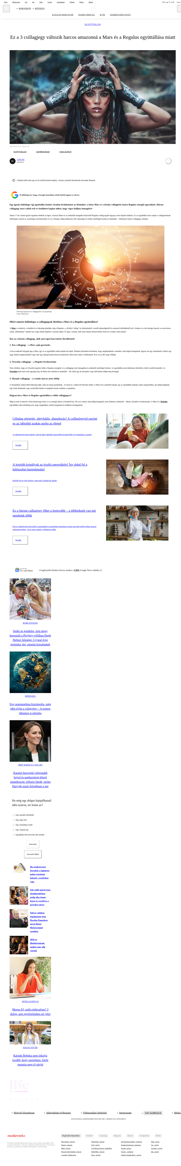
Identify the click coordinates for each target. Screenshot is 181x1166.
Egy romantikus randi (24, 825)
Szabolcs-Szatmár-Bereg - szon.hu (131, 1155)
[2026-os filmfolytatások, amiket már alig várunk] (19, 945)
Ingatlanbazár (61, 2)
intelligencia (30, 1001)
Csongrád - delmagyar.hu (68, 1155)
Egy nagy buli (21, 820)
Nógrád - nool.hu (126, 1148)
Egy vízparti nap (22, 830)
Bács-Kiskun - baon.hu (68, 1142)
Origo (5, 2)
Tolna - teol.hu (155, 1142)
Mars (13, 328)
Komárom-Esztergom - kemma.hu (131, 1145)
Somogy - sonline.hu (127, 1152)
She (33, 2)
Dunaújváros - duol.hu (97, 1142)
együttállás (93, 24)
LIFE (77, 570)
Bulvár (130, 1136)
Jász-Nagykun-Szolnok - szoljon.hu (131, 1142)
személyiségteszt (120, 15)
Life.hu (21, 160)
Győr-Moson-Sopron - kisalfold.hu (101, 1148)
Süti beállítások (153, 1113)
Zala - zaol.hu (155, 1152)
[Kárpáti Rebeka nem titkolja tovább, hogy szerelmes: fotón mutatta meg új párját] (30, 1032)
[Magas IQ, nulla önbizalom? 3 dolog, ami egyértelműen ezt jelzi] (30, 977)
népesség (30, 696)
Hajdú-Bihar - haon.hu (97, 1152)
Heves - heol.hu (95, 1155)
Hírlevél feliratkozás (24, 1112)
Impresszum (125, 1112)
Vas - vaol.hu (155, 1145)
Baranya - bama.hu (66, 1145)
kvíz (102, 15)
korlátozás (30, 623)
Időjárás (40, 8)
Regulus (164, 402)
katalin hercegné (63, 15)
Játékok (91, 2)
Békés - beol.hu (65, 1148)
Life (26, 2)
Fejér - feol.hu (95, 1145)
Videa (41, 2)
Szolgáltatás (144, 1136)
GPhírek (72, 2)
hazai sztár (30, 1047)
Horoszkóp (25, 8)
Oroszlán (14, 371)
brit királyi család (30, 765)
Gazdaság (103, 1136)
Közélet (89, 1136)
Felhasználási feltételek (95, 1112)
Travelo (50, 2)
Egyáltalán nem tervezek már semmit (30, 835)
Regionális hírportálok (71, 1136)
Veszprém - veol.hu (156, 1148)
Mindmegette (16, 2)
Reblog (81, 2)
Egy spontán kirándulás (25, 815)
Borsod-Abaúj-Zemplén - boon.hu (71, 1152)
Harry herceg (86, 15)
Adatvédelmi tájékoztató (58, 1112)
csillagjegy (65, 152)
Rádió (158, 1136)
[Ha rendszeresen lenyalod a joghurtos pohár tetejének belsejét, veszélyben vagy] (19, 868)
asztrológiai (42, 152)
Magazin (117, 1136)
